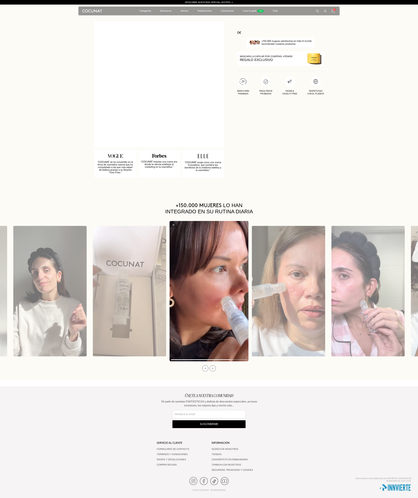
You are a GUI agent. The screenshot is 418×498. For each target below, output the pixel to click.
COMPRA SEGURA (167, 464)
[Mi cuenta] (325, 11)
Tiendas (216, 454)
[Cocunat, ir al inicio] (92, 10)
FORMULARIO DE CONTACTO (173, 449)
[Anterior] (205, 368)
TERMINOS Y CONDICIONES (172, 454)
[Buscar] (317, 11)
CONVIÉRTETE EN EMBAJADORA (230, 459)
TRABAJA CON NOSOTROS (226, 464)
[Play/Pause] (173, 225)
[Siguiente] (213, 368)
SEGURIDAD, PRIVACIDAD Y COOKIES (232, 470)
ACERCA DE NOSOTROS (225, 449)
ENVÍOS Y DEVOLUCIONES (171, 459)
